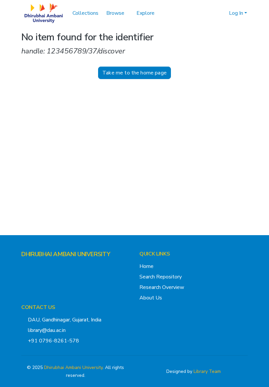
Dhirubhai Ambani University (73, 367)
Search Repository (160, 276)
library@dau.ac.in (47, 330)
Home (146, 266)
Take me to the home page (134, 101)
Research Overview (161, 287)
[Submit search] (213, 13)
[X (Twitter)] (24, 267)
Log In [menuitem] (236, 13)
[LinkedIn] (45, 267)
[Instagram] (34, 267)
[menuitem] (223, 13)
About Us (150, 297)
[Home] (43, 13)
